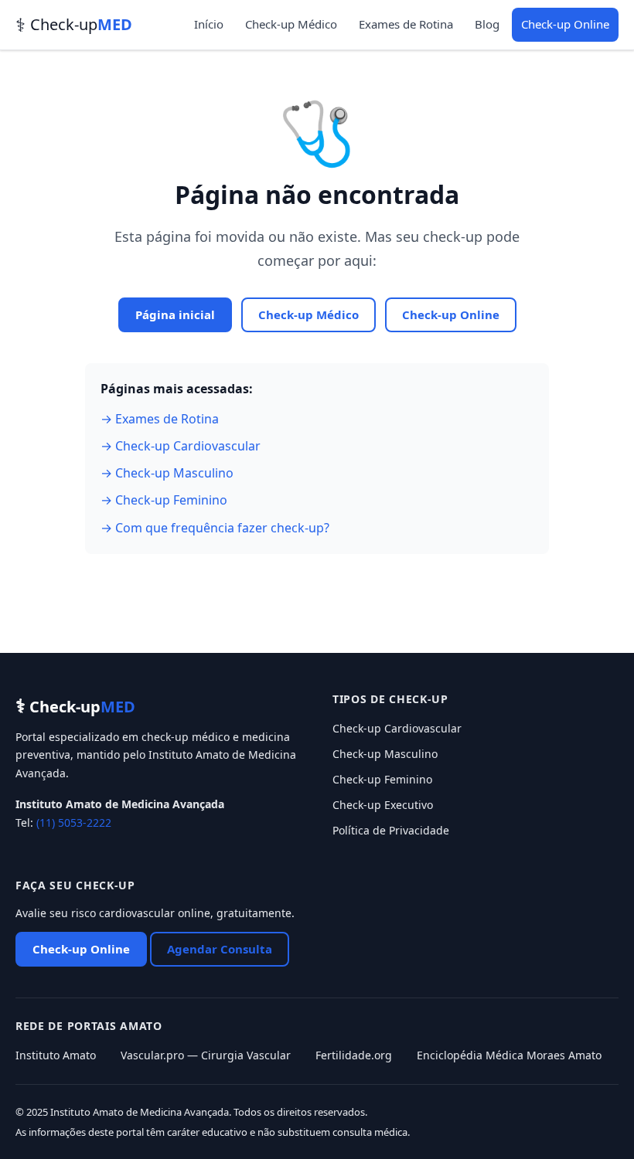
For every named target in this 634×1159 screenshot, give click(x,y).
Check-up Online (565, 24)
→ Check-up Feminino (164, 499)
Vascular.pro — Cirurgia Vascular (206, 1055)
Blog (487, 24)
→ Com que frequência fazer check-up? (215, 527)
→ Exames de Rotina (160, 418)
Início (208, 24)
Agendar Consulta (219, 949)
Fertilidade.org (353, 1055)
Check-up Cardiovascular (397, 728)
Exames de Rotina (406, 24)
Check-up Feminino (382, 779)
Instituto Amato (55, 1055)
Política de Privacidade (390, 830)
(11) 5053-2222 (73, 822)
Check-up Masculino (385, 753)
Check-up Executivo (382, 804)
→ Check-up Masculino (167, 472)
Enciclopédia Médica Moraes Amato (509, 1055)
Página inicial (175, 314)
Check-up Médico (291, 24)
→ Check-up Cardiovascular (181, 445)
